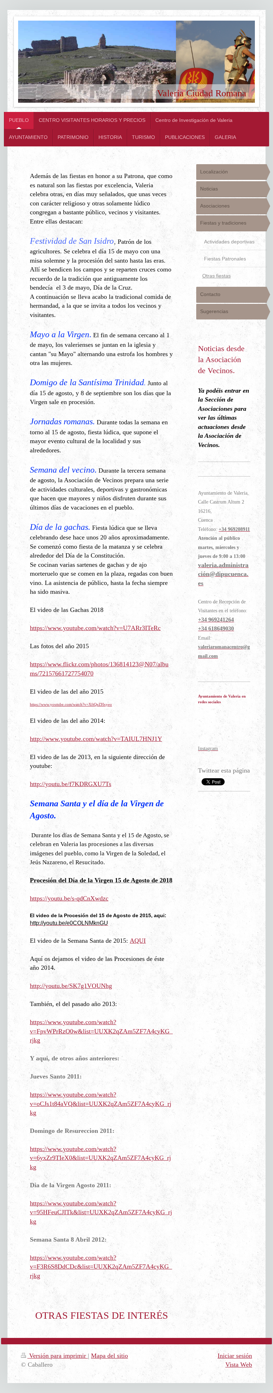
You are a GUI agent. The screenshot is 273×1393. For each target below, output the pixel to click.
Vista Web (238, 1364)
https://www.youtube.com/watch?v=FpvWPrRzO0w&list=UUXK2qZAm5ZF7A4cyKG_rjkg (101, 1031)
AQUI (138, 940)
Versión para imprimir (57, 1355)
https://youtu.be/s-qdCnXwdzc (69, 898)
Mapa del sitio (109, 1355)
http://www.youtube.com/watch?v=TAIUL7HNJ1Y (96, 738)
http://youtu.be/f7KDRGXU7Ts (70, 783)
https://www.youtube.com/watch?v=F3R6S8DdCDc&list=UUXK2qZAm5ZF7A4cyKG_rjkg (101, 1266)
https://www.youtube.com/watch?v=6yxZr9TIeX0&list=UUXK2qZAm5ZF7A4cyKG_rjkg (100, 1158)
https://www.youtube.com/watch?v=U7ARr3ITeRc (95, 627)
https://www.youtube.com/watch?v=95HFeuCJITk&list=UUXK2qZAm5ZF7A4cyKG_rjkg (101, 1212)
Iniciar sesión (235, 1355)
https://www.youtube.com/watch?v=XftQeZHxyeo (71, 704)
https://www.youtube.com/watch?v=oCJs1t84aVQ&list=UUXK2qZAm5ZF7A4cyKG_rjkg (100, 1103)
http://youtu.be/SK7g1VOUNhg (71, 985)
